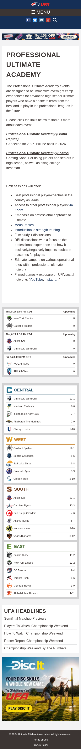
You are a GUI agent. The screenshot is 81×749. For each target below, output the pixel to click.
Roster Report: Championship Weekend (33, 641)
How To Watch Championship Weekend (33, 633)
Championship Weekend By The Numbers (35, 648)
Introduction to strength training (37, 230)
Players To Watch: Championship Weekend (36, 626)
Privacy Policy (40, 745)
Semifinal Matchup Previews (25, 618)
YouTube (36, 279)
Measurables (24, 225)
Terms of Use (40, 739)
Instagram (52, 279)
